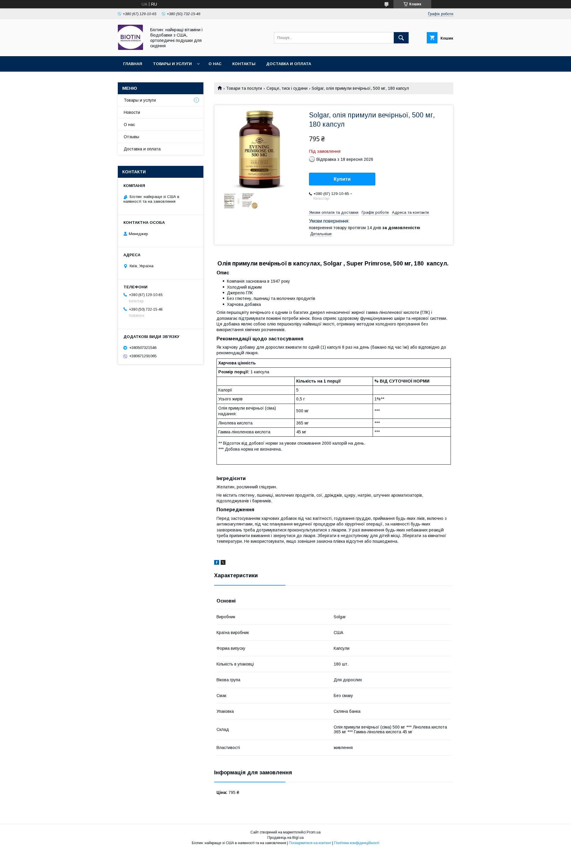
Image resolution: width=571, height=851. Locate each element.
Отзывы (131, 136)
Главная (132, 64)
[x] (223, 563)
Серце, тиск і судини (287, 88)
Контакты (243, 64)
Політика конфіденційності (356, 843)
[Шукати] (401, 37)
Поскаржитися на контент (310, 843)
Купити (342, 179)
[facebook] (216, 563)
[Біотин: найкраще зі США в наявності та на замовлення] (130, 48)
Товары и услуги (172, 64)
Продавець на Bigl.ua (285, 838)
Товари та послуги (244, 88)
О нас (215, 64)
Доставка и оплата (288, 64)
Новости (132, 112)
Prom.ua (314, 832)
